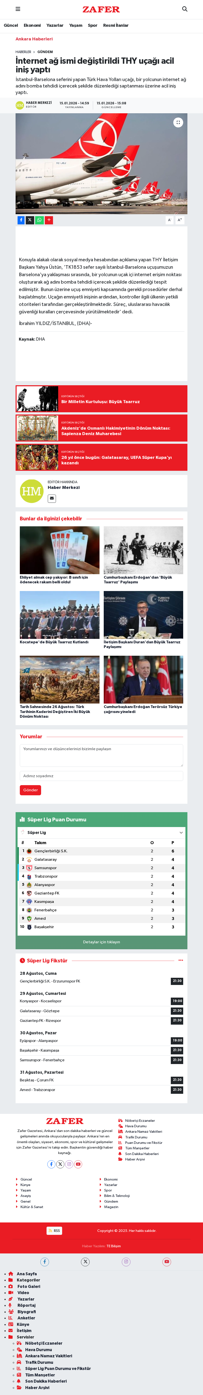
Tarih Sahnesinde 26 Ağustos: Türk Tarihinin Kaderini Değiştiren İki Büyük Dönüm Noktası (55, 711)
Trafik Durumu (136, 1137)
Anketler (26, 1318)
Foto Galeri (28, 1286)
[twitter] (85, 1262)
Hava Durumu (136, 1126)
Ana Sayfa (27, 1274)
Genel (25, 1201)
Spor (92, 25)
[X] (60, 1164)
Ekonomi (32, 25)
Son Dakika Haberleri (142, 1154)
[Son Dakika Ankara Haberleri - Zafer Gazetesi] (101, 9)
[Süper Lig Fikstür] (180, 961)
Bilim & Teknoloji (117, 1196)
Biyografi (26, 1312)
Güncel (11, 25)
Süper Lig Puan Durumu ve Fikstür (58, 1368)
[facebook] (44, 1262)
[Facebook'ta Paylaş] (21, 220)
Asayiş (26, 1196)
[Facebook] (51, 1164)
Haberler (23, 52)
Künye (25, 1185)
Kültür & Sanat (32, 1207)
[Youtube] (78, 1164)
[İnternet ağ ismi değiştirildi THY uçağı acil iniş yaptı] (102, 163)
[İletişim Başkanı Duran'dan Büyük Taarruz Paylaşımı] (143, 615)
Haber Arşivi (135, 1159)
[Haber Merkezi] (32, 491)
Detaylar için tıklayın (101, 942)
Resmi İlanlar (116, 25)
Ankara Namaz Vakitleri (143, 1131)
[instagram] (126, 1262)
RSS (56, 1231)
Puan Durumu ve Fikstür (143, 1143)
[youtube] (166, 1262)
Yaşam (75, 25)
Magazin (111, 1207)
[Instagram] (69, 1164)
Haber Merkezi (64, 487)
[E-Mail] (52, 499)
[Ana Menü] (18, 9)
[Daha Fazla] (49, 220)
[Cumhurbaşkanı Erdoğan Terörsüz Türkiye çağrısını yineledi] (143, 680)
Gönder (30, 790)
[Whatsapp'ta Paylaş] (39, 220)
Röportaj (26, 1305)
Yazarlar (55, 25)
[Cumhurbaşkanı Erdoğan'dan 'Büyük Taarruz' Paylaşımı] (143, 550)
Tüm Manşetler (137, 1148)
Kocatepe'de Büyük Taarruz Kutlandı (54, 642)
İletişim (24, 1331)
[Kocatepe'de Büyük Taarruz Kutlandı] (60, 615)
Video (23, 1293)
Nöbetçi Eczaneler (140, 1121)
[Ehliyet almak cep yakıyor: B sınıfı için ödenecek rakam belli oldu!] (60, 550)
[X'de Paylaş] (30, 220)
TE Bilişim (113, 1246)
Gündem (45, 52)
